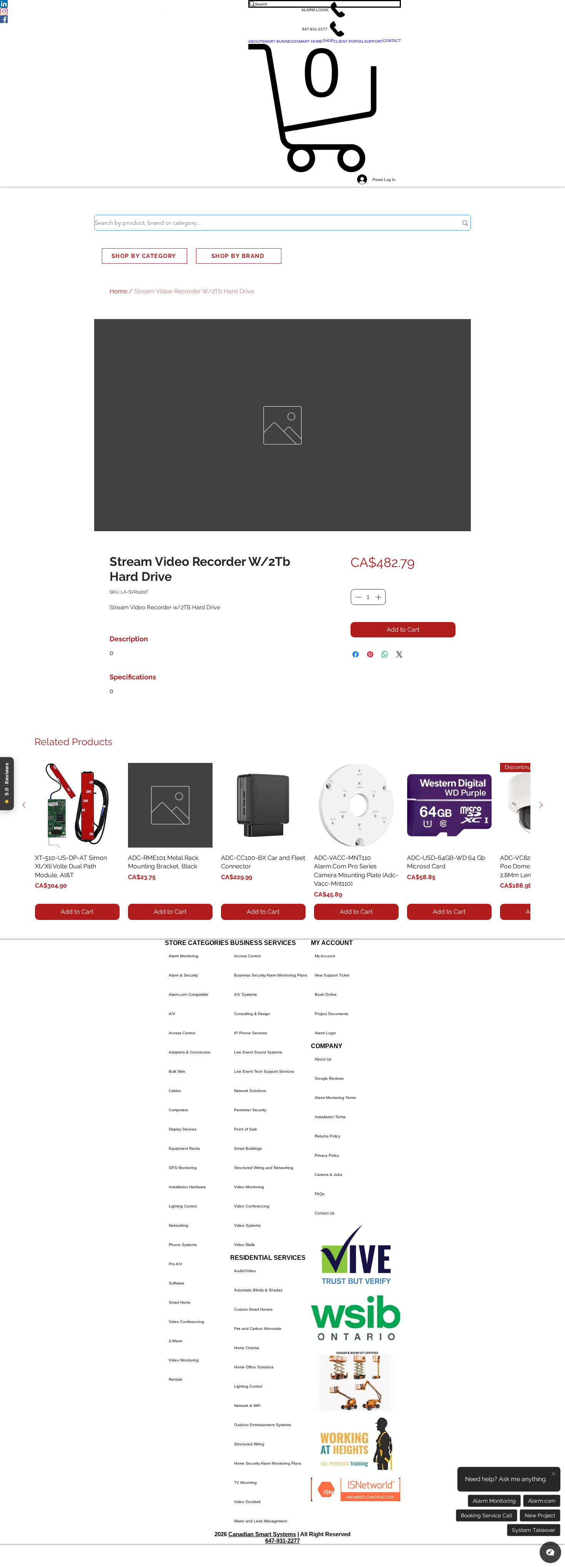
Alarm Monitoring (183, 956)
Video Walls (244, 1245)
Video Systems (247, 1225)
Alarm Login (325, 1033)
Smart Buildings (248, 1148)
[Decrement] (357, 597)
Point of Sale (245, 1129)
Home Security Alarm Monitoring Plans (267, 1463)
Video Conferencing (186, 1321)
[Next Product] (541, 804)
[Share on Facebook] (355, 654)
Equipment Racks (184, 1148)
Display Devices (182, 1129)
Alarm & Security (183, 975)
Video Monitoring (184, 1360)
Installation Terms (330, 1117)
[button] (324, 9)
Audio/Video (245, 1271)
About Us (323, 1059)
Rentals (175, 1379)
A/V (172, 1014)
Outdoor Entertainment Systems (262, 1425)
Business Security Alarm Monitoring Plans (270, 975)
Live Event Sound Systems (258, 1052)
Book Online (326, 994)
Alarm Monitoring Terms (335, 1097)
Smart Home (180, 1302)
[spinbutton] (368, 597)
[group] (282, 841)
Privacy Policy (327, 1155)
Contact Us (324, 1213)
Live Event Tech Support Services (264, 1071)
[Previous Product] (23, 804)
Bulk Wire (177, 1071)
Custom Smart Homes (253, 1309)
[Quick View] (77, 805)
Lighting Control (183, 1206)
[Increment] (379, 597)
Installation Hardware (187, 1187)
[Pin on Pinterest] (370, 654)
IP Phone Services (250, 1033)
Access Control (182, 1033)
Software (176, 1283)
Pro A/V (175, 1264)
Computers (178, 1110)
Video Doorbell (247, 1502)
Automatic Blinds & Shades (258, 1290)
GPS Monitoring (183, 1168)
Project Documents (331, 1014)
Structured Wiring (249, 1444)
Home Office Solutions (254, 1367)
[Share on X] (399, 654)
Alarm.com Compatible (188, 994)
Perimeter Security (250, 1110)
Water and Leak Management (260, 1521)
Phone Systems (183, 1245)
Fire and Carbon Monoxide (257, 1328)
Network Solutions (250, 1091)
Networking (178, 1225)
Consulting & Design (252, 1014)
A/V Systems (245, 994)
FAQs (319, 1194)
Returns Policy (327, 1136)
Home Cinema (246, 1348)
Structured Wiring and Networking (263, 1168)
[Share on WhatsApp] (384, 654)
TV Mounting (245, 1482)
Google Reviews (329, 1078)
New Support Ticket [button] (332, 975)
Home (118, 291)
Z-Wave (175, 1341)
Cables (175, 1091)
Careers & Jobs (328, 1174)
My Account (325, 956)
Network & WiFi (247, 1405)
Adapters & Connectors (189, 1052)
